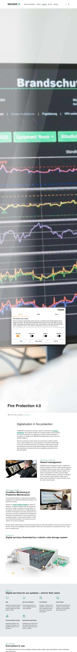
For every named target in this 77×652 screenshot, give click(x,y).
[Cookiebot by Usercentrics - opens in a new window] (59, 310)
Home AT (11, 414)
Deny (21, 341)
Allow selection (38, 341)
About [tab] (56, 314)
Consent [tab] (20, 314)
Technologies (20, 414)
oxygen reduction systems (20, 504)
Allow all (56, 341)
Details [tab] (38, 314)
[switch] (31, 336)
